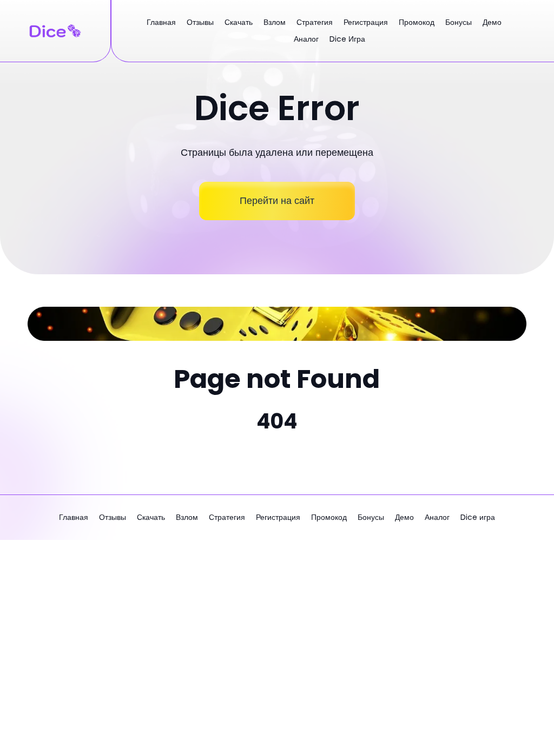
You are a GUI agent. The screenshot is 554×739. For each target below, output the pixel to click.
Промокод (416, 22)
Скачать (239, 22)
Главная (161, 22)
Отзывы (200, 22)
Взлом (274, 22)
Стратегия (314, 22)
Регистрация (366, 22)
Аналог (306, 39)
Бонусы (458, 22)
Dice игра (347, 39)
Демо (492, 22)
